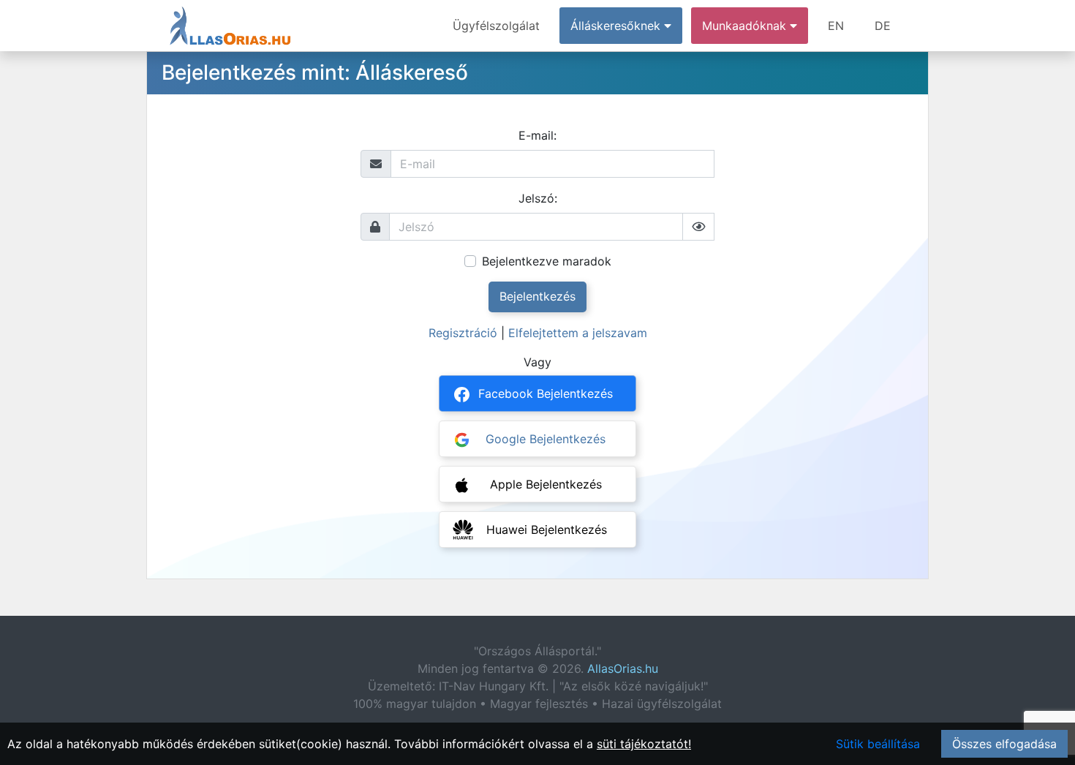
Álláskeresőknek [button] (617, 25)
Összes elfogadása (1004, 743)
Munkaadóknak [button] (746, 25)
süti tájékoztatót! (644, 743)
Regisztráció (463, 332)
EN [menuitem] (836, 25)
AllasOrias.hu (622, 668)
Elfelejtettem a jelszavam (577, 332)
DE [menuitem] (883, 25)
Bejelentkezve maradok (546, 261)
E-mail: (537, 135)
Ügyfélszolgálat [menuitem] (496, 25)
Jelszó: (537, 198)
